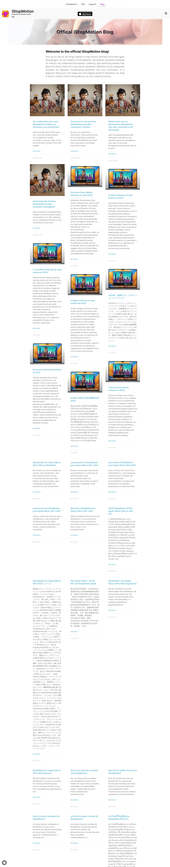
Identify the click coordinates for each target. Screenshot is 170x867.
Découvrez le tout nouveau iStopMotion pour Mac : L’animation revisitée (83, 124)
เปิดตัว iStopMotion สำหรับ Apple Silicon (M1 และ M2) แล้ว (120, 511)
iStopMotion (71, 4)
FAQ (83, 4)
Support (92, 4)
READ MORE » (37, 151)
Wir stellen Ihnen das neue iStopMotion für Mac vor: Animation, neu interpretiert (46, 124)
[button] (4, 862)
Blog (102, 4)
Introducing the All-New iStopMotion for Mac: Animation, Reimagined (44, 204)
